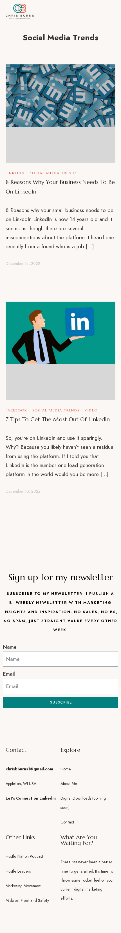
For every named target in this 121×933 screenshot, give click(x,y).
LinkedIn (15, 173)
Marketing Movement (24, 886)
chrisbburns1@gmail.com (29, 769)
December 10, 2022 (23, 491)
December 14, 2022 (23, 263)
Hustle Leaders (18, 871)
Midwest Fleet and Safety (27, 900)
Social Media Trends (53, 173)
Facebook (16, 410)
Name (10, 647)
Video (91, 410)
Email (9, 674)
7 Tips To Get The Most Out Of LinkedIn (58, 419)
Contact (67, 822)
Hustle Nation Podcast (24, 856)
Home (65, 769)
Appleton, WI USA (21, 783)
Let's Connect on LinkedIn (31, 798)
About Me (68, 783)
